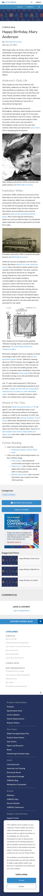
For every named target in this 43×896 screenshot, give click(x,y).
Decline (21, 886)
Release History (13, 723)
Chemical (10, 636)
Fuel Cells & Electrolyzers (15, 658)
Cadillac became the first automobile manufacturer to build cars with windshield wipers (20, 391)
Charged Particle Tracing (15, 671)
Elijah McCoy (16, 466)
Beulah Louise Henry (19, 474)
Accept (21, 880)
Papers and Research (15, 745)
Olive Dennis (16, 461)
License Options (13, 715)
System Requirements (15, 719)
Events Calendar (13, 803)
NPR (13, 452)
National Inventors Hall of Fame (24, 450)
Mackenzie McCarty (13, 42)
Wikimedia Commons (24, 185)
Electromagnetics (15, 668)
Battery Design (11, 639)
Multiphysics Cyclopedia (16, 784)
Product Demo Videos (15, 737)
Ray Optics (10, 682)
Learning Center (13, 764)
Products (10, 707)
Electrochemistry (12, 650)
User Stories (12, 741)
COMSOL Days (12, 799)
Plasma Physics (11, 679)
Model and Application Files (18, 733)
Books (9, 749)
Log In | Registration (21, 610)
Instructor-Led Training (16, 768)
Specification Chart (14, 711)
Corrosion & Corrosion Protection (18, 646)
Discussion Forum (14, 772)
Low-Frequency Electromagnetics (18, 675)
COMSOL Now (12, 663)
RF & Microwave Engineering (16, 686)
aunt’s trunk (35, 127)
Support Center (13, 818)
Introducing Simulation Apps (18, 753)
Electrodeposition (12, 654)
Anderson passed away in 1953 (24, 407)
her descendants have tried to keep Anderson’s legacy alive (21, 431)
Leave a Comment (22, 509)
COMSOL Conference (15, 807)
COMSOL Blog (8, 27)
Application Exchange (15, 776)
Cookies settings (21, 874)
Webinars (10, 795)
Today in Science (8, 495)
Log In (19, 7)
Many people (24, 373)
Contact (30, 7)
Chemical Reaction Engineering (17, 643)
